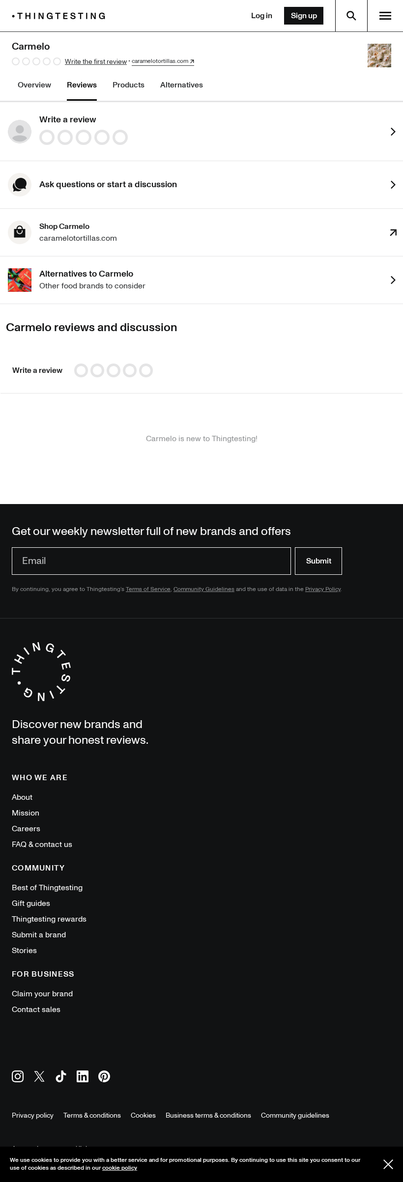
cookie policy (119, 1168)
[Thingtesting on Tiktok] (61, 1078)
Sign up (304, 15)
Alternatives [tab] (181, 85)
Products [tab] (128, 85)
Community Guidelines (203, 589)
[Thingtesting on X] (39, 1078)
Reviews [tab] (82, 85)
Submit (318, 561)
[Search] (351, 15)
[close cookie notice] (388, 1164)
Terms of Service (148, 589)
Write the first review (96, 61)
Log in (261, 15)
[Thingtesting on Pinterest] (104, 1078)
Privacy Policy (323, 589)
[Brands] (61, 16)
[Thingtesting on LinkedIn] (82, 1078)
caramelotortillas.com (160, 61)
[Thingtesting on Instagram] (18, 1078)
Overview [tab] (34, 85)
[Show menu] (385, 15)
